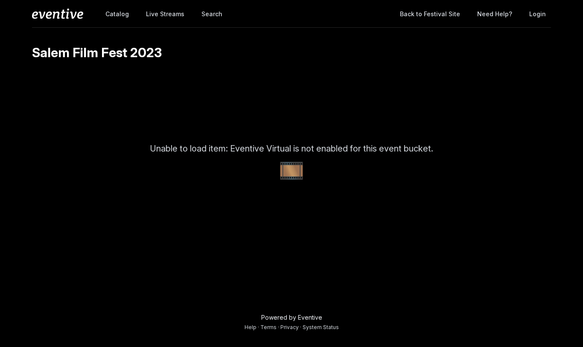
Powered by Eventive (291, 317)
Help (251, 327)
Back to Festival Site (430, 13)
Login (537, 13)
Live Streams (165, 13)
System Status (321, 327)
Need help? (494, 13)
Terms (268, 327)
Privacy (289, 327)
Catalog (117, 13)
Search (211, 13)
